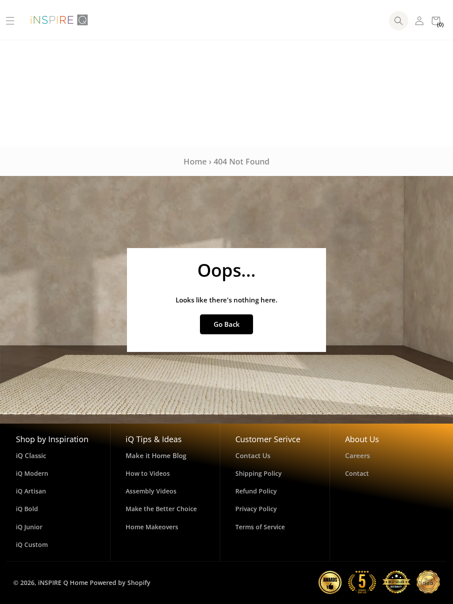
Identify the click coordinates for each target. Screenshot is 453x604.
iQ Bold (27, 509)
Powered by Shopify (120, 582)
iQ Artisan (31, 491)
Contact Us (252, 455)
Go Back (227, 324)
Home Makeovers (152, 527)
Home (195, 161)
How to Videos (148, 473)
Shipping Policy (258, 473)
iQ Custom (32, 544)
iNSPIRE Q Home (63, 582)
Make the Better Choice (161, 509)
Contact (357, 473)
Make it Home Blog (156, 455)
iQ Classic (31, 455)
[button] (6, 21)
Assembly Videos (151, 491)
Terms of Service (260, 527)
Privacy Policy (256, 509)
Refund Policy (256, 491)
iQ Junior (29, 527)
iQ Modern (32, 473)
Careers (357, 455)
